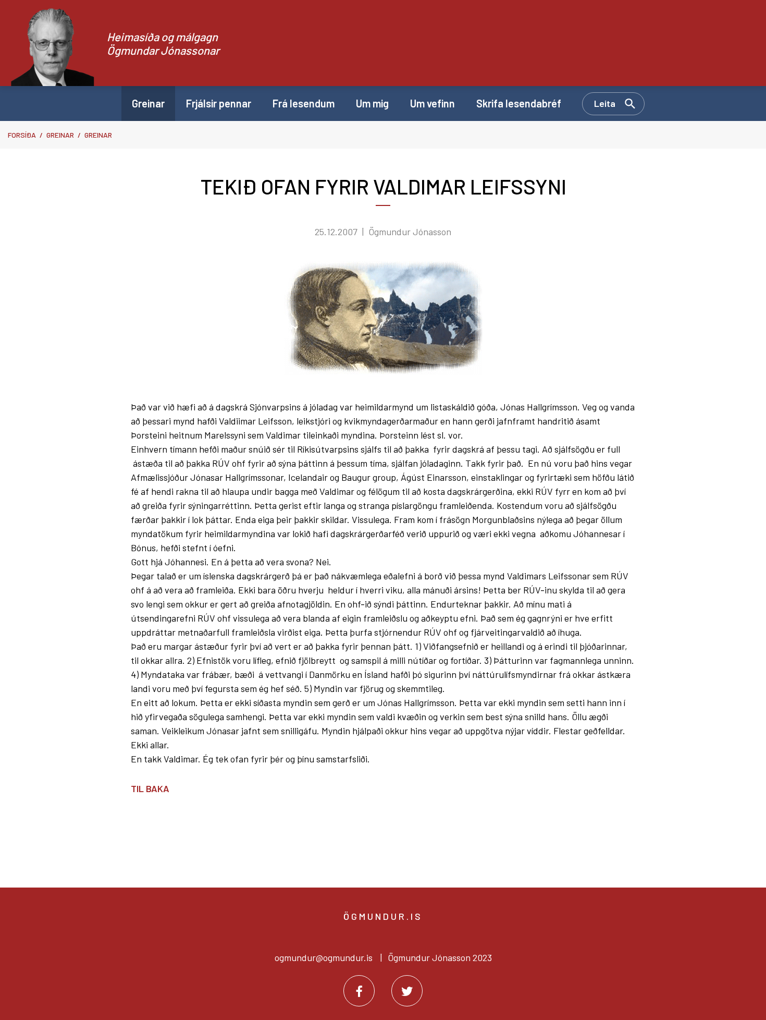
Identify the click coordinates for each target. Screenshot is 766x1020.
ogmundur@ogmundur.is (324, 957)
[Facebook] (359, 990)
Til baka (150, 788)
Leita (604, 103)
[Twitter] (407, 990)
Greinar (60, 134)
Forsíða (22, 134)
